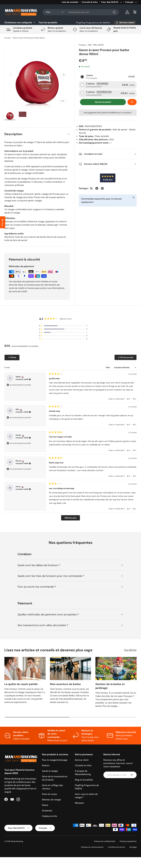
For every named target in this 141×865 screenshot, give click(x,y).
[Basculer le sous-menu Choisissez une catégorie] (34, 22)
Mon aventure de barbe (65, 684)
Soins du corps (49, 794)
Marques (79, 802)
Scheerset (47, 810)
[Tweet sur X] (91, 188)
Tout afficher (130, 650)
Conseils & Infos (90, 2)
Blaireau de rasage (51, 799)
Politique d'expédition (128, 841)
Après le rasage (50, 771)
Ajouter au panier (103, 102)
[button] (135, 12)
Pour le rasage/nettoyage (54, 759)
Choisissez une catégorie (18, 22)
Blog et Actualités (84, 779)
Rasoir (45, 805)
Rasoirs (45, 765)
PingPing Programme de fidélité (93, 22)
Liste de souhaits (70, 2)
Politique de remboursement (92, 847)
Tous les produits (48, 22)
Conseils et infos (83, 765)
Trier (108, 367)
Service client (82, 759)
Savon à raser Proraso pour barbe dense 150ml (29, 38)
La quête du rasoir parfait (21, 684)
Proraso (82, 45)
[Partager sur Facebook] (97, 188)
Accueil (7, 38)
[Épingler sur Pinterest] (102, 188)
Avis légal (133, 847)
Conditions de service (116, 847)
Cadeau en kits (49, 816)
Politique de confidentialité (104, 841)
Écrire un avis (127, 358)
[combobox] (81, 12)
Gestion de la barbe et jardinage (110, 686)
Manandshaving (17, 841)
